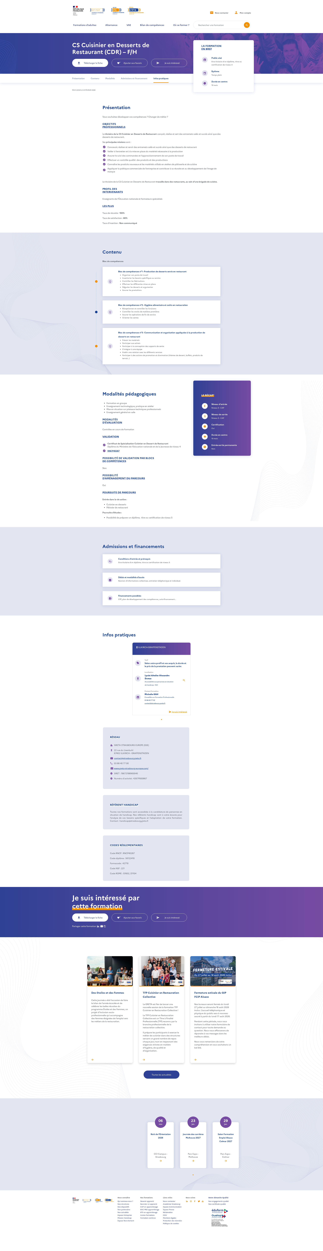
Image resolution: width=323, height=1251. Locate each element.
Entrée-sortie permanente (224, 445)
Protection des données (172, 1220)
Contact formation (151, 691)
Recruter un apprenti (148, 1204)
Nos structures (123, 1204)
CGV (165, 1215)
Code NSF (115, 868)
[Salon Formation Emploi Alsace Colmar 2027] (226, 1160)
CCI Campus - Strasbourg (160, 1155)
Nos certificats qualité (217, 1204)
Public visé (216, 57)
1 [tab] (163, 719)
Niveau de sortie (219, 414)
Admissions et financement (134, 78)
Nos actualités (123, 1212)
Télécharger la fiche (93, 62)
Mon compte (245, 12)
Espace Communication (172, 1207)
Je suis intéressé (172, 62)
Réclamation (168, 1212)
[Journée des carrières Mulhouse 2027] (193, 1160)
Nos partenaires (124, 1209)
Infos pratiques (160, 78)
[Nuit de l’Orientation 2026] (161, 1160)
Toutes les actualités (161, 1074)
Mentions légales (169, 1218)
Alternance (111, 25)
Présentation (78, 78)
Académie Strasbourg (171, 1204)
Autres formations (147, 1215)
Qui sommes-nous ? (125, 1201)
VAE (129, 25)
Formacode (115, 863)
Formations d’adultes (84, 25)
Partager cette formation (84, 926)
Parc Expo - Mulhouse (193, 1155)
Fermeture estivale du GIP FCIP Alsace (210, 994)
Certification (217, 424)
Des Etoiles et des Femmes (107, 992)
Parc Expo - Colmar (225, 1155)
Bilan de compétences (152, 25)
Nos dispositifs (123, 1207)
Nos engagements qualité (218, 1201)
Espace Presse (168, 1209)
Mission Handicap (125, 1218)
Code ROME (116, 873)
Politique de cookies (171, 1223)
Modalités (110, 78)
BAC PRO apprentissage (149, 1209)
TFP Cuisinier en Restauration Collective (161, 994)
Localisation (149, 672)
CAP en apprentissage (149, 1207)
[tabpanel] (161, 678)
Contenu (95, 78)
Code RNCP (115, 853)
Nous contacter (221, 12)
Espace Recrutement (126, 1220)
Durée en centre (219, 81)
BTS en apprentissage (148, 1212)
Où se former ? (181, 25)
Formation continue (148, 1218)
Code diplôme (117, 858)
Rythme (215, 71)
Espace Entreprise (125, 1215)
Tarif (146, 660)
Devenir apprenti (147, 1201)
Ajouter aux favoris (133, 62)
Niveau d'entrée (219, 404)
